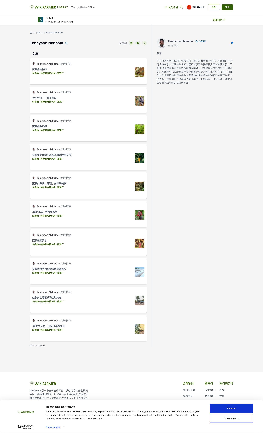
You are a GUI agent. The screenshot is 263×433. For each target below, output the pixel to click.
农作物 (35, 73)
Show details (53, 427)
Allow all (231, 408)
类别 (73, 7)
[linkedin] (131, 43)
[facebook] (137, 43)
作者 (38, 32)
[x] (144, 43)
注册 (227, 7)
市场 (221, 389)
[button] (195, 7)
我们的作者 (189, 389)
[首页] (31, 32)
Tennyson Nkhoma (53, 32)
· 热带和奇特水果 (47, 73)
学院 (221, 395)
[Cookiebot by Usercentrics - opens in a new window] (25, 427)
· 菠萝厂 (60, 73)
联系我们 (210, 395)
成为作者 (173, 7)
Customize (230, 418)
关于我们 (210, 389)
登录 (214, 7)
